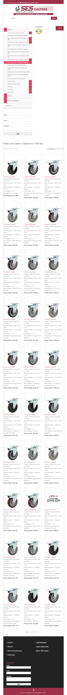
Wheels (10, 647)
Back (59, 28)
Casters (10, 642)
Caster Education (42, 647)
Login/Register (41, 642)
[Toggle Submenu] (5, 30)
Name (5, 115)
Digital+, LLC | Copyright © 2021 (36, 693)
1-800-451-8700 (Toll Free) (14, 2)
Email (5, 120)
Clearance (11, 655)
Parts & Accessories (15, 651)
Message (6, 126)
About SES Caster (42, 651)
